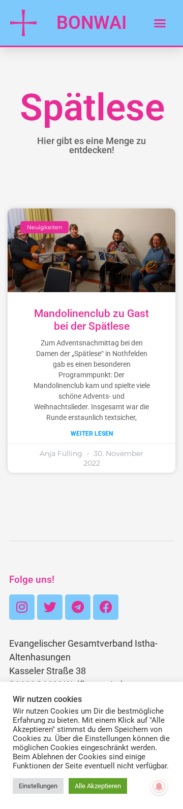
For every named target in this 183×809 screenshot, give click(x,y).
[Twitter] (50, 607)
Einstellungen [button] (38, 786)
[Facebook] (105, 607)
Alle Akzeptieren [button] (98, 786)
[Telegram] (77, 607)
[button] (159, 22)
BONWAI (91, 22)
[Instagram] (22, 607)
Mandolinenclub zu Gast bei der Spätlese (91, 319)
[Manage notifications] (159, 787)
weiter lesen (92, 433)
